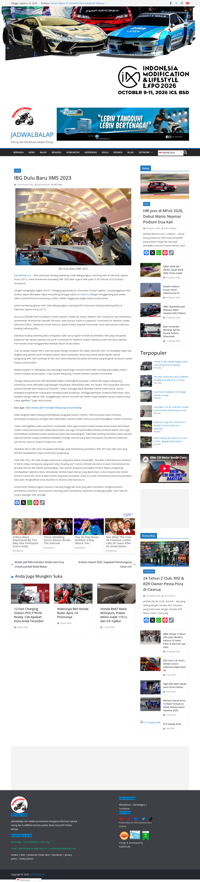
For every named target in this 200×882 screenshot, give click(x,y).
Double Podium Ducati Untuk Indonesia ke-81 (171, 289)
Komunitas (73, 152)
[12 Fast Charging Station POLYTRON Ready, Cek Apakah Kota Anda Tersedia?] (30, 586)
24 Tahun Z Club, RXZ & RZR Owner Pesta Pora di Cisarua (163, 584)
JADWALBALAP (32, 134)
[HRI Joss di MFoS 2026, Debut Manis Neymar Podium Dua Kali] (164, 186)
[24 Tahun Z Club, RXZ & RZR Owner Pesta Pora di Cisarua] (164, 554)
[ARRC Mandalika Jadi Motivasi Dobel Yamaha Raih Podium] (150, 312)
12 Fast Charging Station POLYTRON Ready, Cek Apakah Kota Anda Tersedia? (29, 615)
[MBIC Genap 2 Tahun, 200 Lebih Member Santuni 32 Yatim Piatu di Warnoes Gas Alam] (150, 642)
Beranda (18, 152)
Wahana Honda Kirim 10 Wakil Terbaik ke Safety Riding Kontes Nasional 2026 (174, 705)
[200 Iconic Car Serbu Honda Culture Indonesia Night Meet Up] (150, 667)
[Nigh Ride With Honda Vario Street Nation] (150, 687)
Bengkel (57, 152)
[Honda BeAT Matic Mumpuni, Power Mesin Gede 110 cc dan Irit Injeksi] (116, 586)
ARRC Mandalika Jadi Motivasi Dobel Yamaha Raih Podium (174, 310)
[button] (151, 152)
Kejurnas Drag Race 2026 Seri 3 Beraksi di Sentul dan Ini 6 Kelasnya (170, 425)
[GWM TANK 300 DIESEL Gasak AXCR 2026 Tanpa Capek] (150, 272)
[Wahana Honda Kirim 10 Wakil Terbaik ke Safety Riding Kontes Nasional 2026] (150, 708)
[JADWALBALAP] (100, 8)
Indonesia (85, 294)
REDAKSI (117, 152)
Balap (43, 152)
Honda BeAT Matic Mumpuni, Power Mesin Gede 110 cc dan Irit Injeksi (113, 615)
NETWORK (144, 152)
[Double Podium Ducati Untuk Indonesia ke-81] (150, 292)
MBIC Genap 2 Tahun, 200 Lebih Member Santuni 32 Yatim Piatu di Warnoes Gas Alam (174, 640)
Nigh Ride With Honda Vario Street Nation (174, 685)
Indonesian (168, 153)
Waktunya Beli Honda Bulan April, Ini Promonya (72, 613)
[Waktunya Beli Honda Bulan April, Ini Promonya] (73, 586)
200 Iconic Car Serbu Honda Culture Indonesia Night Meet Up (174, 665)
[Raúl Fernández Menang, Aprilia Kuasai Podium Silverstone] (150, 334)
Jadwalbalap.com (22, 275)
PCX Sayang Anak (172, 723)
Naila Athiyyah (43, 184)
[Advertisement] (164, 508)
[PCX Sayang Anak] (150, 726)
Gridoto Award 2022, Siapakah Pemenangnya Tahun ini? (105, 564)
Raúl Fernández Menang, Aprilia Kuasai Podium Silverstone (171, 331)
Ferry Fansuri (169, 595)
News (32, 152)
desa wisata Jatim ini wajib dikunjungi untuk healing (54, 407)
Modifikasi (91, 152)
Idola (105, 152)
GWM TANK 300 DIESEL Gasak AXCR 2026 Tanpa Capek (79, 3)
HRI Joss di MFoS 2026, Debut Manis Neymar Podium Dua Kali (163, 216)
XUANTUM (124, 846)
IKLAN (130, 152)
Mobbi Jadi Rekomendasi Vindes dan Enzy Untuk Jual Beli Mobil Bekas (39, 564)
